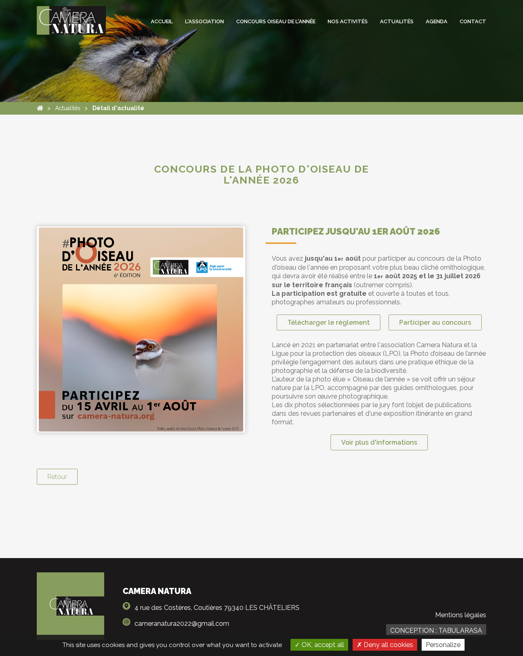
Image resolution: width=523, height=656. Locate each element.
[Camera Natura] (40, 108)
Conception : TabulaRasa (436, 630)
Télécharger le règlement (328, 322)
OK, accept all (322, 645)
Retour (57, 477)
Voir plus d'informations (379, 442)
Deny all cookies (387, 645)
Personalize (443, 645)
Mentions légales (460, 615)
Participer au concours (435, 322)
